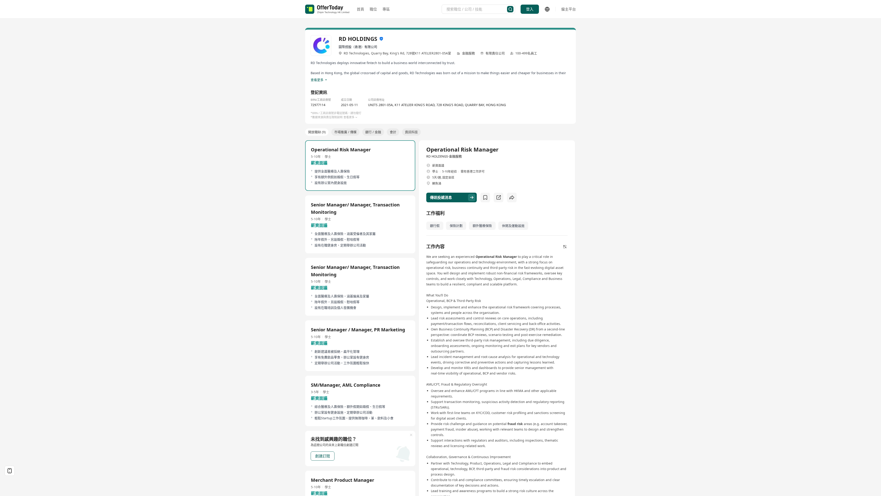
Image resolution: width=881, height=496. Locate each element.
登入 (529, 9)
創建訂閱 (322, 456)
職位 (373, 9)
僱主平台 (568, 9)
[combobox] (476, 9)
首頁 (360, 9)
